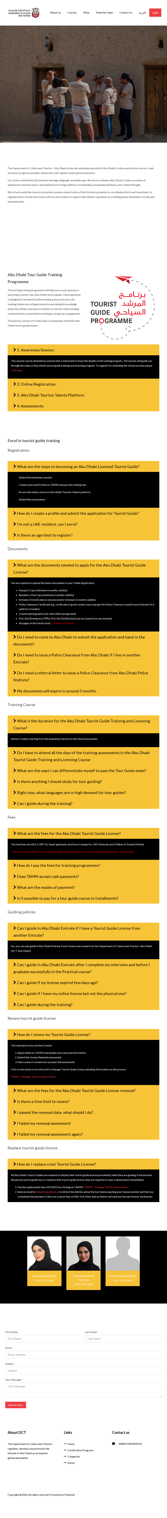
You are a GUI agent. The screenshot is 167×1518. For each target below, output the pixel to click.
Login (155, 12)
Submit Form (15, 1404)
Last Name (91, 1332)
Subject (9, 1363)
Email (8, 1347)
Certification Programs (80, 1450)
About (71, 1462)
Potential (69, 1494)
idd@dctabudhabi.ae (47, 1191)
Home (71, 1443)
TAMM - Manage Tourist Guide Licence (33, 1076)
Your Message (13, 1379)
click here (16, 370)
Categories (74, 1456)
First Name (11, 1332)
